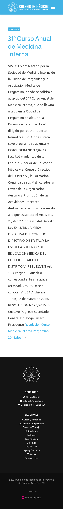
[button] (53, 7)
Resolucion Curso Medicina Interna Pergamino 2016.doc (29, 331)
